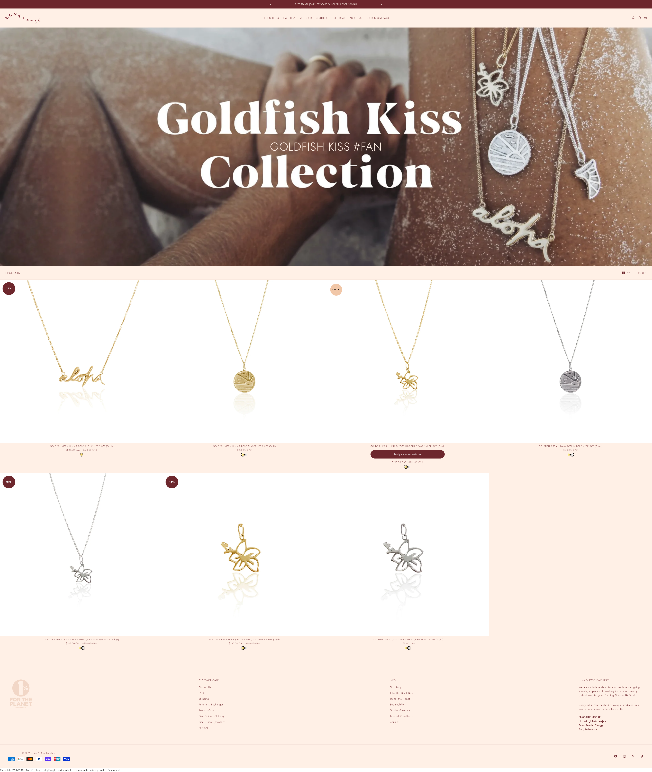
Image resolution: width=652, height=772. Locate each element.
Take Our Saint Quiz (401, 693)
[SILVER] (246, 454)
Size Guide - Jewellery (212, 722)
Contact (394, 722)
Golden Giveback (400, 710)
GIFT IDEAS (339, 18)
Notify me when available (407, 454)
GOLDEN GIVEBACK (377, 18)
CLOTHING (322, 18)
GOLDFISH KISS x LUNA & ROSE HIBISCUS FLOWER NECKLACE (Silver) (81, 640)
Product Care (206, 710)
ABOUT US (355, 18)
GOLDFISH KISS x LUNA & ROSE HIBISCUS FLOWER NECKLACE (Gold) (407, 446)
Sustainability (397, 704)
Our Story (395, 687)
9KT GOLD (306, 18)
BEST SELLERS (271, 18)
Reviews (203, 728)
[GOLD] (81, 454)
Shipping (204, 699)
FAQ (201, 693)
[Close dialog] (649, 685)
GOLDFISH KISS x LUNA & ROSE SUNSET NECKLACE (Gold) (244, 446)
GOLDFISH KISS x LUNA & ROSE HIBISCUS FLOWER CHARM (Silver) (407, 640)
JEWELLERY (289, 18)
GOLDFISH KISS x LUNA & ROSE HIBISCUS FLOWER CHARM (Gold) (244, 640)
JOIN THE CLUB (614, 756)
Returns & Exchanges (211, 704)
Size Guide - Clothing (211, 716)
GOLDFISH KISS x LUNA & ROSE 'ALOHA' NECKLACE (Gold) (81, 446)
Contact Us (205, 687)
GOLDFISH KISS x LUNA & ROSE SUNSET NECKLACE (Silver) (570, 446)
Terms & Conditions (401, 716)
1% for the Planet (400, 699)
